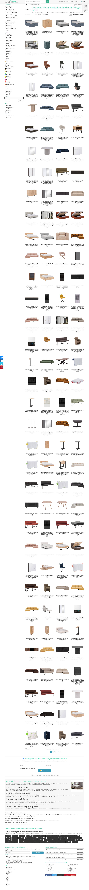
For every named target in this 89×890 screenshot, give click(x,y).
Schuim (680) (8, 42)
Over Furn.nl (50, 865)
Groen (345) (8, 73)
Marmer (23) (8, 56)
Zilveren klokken (64, 837)
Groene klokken (22, 835)
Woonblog (50, 867)
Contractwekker (10, 862)
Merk (7, 87)
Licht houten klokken (35, 837)
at (7, 885)
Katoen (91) (8, 50)
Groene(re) (14, 1)
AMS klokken (60, 839)
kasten (28, 793)
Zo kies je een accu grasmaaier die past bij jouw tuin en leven (64, 859)
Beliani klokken (43, 837)
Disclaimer (50, 868)
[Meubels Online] (26, 5)
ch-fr (8, 877)
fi (7, 882)
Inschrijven (38, 852)
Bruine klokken (40, 839)
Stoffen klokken (27, 837)
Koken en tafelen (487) (10, 22)
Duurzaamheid (71, 865)
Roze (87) (8, 79)
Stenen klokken (8, 839)
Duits (8, 878)
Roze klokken (21, 839)
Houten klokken (36, 835)
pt (7, 879)
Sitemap (49, 869)
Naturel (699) (9, 71)
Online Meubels (51, 864)
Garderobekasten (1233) (11, 10)
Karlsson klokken (62, 841)
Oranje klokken (15, 841)
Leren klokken (14, 837)
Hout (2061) (8, 37)
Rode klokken (66, 839)
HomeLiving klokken (78, 837)
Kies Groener (9, 860)
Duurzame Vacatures (11, 861)
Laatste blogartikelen (51, 847)
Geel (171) (8, 76)
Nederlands (9, 867)
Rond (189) (8, 105)
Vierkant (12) (8, 110)
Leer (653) (8, 43)
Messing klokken (41, 841)
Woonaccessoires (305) (11, 28)
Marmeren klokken (59, 835)
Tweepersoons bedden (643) (12, 18)
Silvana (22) (8, 93)
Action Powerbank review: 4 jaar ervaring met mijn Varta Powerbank (64, 854)
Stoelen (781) (9, 14)
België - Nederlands (11, 869)
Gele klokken (55, 841)
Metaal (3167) (9, 34)
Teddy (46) (8, 54)
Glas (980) (8, 38)
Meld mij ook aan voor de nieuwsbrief (27, 768)
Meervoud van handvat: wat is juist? (64, 849)
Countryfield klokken (22, 841)
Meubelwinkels (51, 870)
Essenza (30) (8, 91)
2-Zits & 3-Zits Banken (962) (11, 12)
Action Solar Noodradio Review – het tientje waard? (64, 852)
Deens (8, 884)
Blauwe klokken (29, 835)
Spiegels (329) (9, 26)
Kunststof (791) (9, 40)
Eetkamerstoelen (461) (10, 23)
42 (58, 751)
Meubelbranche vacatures (73, 864)
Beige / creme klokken (67, 835)
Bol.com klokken (50, 837)
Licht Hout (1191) (9, 62)
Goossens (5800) (9, 89)
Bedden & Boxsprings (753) (11, 15)
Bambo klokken (53, 839)
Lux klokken (27, 839)
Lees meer (85, 11)
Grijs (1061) (8, 65)
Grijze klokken (42, 835)
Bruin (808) (8, 69)
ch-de (8, 876)
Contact (69, 873)
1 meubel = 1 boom (72, 868)
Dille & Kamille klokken (50, 835)
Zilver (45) (8, 82)
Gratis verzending (9, 115)
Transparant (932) (9, 66)
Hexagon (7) (8, 112)
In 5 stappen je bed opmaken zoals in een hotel (64, 857)
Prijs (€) (7, 96)
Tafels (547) (8, 20)
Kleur (7, 60)
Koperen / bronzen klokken (32, 841)
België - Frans (9, 871)
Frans (8, 868)
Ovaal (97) (8, 108)
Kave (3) (8, 94)
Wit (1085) (8, 63)
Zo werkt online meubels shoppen (54, 871)
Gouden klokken (8, 841)
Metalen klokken (15, 835)
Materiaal (8, 32)
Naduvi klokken (8, 835)
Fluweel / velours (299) (10, 45)
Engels (8, 880)
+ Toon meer (7, 30)
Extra (7, 113)
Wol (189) (8, 46)
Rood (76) (8, 81)
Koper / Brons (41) (10, 84)
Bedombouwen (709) (10, 17)
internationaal (19, 861)
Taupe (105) (8, 77)
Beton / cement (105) (10, 48)
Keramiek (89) (9, 51)
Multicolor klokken (79, 839)
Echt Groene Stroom (11, 859)
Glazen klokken (57, 837)
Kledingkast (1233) (10, 9)
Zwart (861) (8, 68)
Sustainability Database (11, 863)
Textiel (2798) (9, 35)
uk (7, 883)
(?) (83, 14)
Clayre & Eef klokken (76, 835)
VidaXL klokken (8, 837)
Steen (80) (8, 53)
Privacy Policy (50, 873)
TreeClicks (9, 856)
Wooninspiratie (71, 871)
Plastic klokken (46, 839)
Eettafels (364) (9, 25)
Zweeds (8, 874)
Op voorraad (8, 117)
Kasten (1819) (9, 6)
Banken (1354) (9, 7)
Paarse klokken (33, 839)
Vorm (7, 103)
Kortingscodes (71, 867)
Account (77, 1)
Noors (8, 873)
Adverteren (70, 870)
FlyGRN (8, 857)
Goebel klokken (48, 841)
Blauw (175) (8, 74)
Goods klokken (72, 839)
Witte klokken (68, 841)
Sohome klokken (15, 839)
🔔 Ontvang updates (44, 770)
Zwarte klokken (21, 837)
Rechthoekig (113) (9, 107)
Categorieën (8, 4)
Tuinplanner (70, 869)
